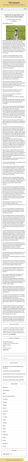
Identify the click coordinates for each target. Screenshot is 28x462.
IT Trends (5, 416)
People (4, 431)
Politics (4, 440)
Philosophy (5, 434)
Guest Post (5, 411)
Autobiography (6, 390)
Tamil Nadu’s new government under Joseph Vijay (13, 379)
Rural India (5, 443)
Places (4, 437)
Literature (5, 422)
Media (4, 425)
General (4, 408)
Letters (4, 419)
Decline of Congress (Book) (9, 396)
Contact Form (6, 349)
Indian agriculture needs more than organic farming (14, 373)
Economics (5, 399)
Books (4, 393)
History (4, 413)
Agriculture (5, 387)
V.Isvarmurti (14, 2)
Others (4, 428)
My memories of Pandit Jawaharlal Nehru (12, 370)
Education (5, 402)
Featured (5, 405)
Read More (13, 334)
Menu (25, 8)
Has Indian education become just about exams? (13, 376)
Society (4, 446)
